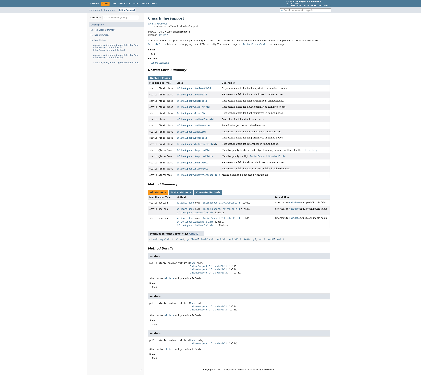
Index (136, 3)
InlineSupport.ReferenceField (195, 144)
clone (152, 239)
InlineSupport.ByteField (192, 94)
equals (164, 239)
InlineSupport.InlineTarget (194, 125)
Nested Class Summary (102, 30)
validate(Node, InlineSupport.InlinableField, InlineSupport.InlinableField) (116, 56)
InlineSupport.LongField (192, 137)
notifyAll (234, 239)
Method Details (98, 40)
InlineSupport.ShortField (192, 162)
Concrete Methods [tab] (208, 192)
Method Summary (99, 35)
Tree (113, 3)
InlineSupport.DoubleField (193, 107)
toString (249, 239)
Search (145, 3)
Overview (94, 3)
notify (220, 239)
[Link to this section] (188, 70)
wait (261, 239)
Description (97, 24)
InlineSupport (127, 10)
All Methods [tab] (158, 192)
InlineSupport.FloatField (192, 113)
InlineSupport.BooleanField (194, 88)
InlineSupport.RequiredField (194, 150)
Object (162, 35)
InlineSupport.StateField (192, 168)
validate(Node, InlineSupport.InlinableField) (116, 62)
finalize (177, 239)
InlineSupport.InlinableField (195, 119)
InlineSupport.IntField (191, 131)
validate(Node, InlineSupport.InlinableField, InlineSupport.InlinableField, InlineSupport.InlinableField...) (116, 47)
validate (182, 202)
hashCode (206, 239)
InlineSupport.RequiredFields (195, 156)
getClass (192, 239)
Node (191, 202)
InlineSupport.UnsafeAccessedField (198, 175)
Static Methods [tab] (181, 192)
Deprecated (124, 3)
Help (154, 3)
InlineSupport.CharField (192, 101)
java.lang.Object (157, 23)
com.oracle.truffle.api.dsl (102, 10)
